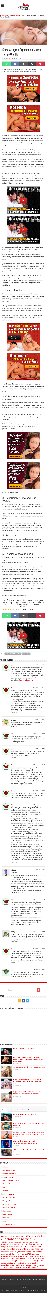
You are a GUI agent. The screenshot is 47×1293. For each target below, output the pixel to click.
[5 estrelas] (13, 609)
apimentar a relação (18, 1236)
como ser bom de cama (12, 653)
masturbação (24, 1258)
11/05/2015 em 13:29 (39, 749)
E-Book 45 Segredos (39, 1279)
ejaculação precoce (19, 1252)
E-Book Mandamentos (24, 1279)
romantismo (5, 1265)
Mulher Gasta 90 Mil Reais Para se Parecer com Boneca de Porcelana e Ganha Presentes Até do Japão (28, 1081)
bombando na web (17, 1239)
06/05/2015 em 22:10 (39, 764)
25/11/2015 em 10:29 (39, 665)
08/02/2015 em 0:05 (39, 970)
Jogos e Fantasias (8, 1194)
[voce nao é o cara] (23, 337)
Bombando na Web (9, 1170)
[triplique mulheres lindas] (23, 446)
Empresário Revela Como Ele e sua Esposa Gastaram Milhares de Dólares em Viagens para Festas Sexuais (28, 1059)
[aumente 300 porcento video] (23, 200)
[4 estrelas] (11, 609)
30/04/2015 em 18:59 (39, 931)
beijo (2, 1240)
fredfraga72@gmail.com (26, 680)
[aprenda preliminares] (23, 118)
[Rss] (19, 1000)
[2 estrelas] (6, 609)
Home (4, 15)
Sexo (8, 15)
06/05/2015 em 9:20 (39, 870)
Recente (4, 1110)
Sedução (6, 1218)
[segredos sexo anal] (23, 88)
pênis (36, 1263)
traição (25, 1267)
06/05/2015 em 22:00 (39, 791)
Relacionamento (8, 1214)
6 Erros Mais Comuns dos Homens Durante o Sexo (29, 1067)
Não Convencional (9, 1197)
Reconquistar (7, 1211)
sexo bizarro (33, 1265)
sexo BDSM (26, 1265)
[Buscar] (38, 990)
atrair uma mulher (35, 1236)
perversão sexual (28, 1261)
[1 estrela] (3, 609)
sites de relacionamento (15, 1267)
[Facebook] (23, 1000)
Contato (12, 1279)
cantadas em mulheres (15, 1242)
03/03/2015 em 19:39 (39, 949)
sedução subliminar (16, 1265)
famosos (29, 1252)
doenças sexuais (6, 1251)
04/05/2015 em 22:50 (39, 899)
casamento (25, 1242)
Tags (29, 1110)
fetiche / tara (14, 1254)
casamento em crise (35, 1242)
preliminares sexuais (13, 1263)
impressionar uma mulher (20, 1256)
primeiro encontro (28, 1263)
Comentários (21, 1110)
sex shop (4, 1267)
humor (27, 1254)
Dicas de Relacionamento (11, 1180)
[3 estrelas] (8, 609)
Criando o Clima (8, 1177)
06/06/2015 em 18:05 (39, 733)
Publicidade (4, 1279)
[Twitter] (27, 1000)
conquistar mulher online (9, 1247)
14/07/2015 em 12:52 (39, 720)
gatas (21, 1254)
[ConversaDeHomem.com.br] (24, 5)
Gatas (5, 1187)
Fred (12, 665)
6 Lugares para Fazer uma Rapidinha (24, 1048)
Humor (5, 1190)
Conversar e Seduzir (9, 1174)
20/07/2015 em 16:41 (39, 688)
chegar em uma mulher (10, 1244)
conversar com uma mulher (29, 1246)
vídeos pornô (32, 1267)
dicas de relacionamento (13, 1249)
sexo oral (41, 1265)
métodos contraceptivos (37, 1258)
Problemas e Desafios (10, 1204)
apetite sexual (6, 1236)
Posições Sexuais (8, 1201)
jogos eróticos (34, 1256)
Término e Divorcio (9, 1224)
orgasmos (26, 653)
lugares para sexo (13, 1258)
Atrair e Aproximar (9, 1167)
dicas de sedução (35, 1249)
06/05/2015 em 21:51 (39, 804)
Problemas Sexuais (9, 1207)
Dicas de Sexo (15, 15)
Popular (12, 1110)
